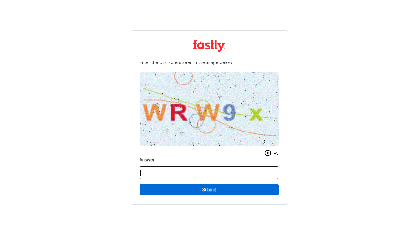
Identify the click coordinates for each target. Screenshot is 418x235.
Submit (209, 189)
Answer (147, 159)
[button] (267, 153)
